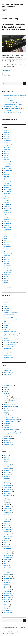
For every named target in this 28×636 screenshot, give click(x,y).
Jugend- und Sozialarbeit (10, 319)
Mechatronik (7, 323)
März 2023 (6, 202)
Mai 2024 (6, 176)
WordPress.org (7, 374)
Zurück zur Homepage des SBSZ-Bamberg (13, 627)
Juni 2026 (6, 132)
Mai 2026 (6, 134)
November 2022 (8, 210)
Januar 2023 (7, 206)
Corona (5, 302)
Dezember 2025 (8, 144)
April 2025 (6, 157)
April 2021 (6, 242)
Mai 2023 (6, 199)
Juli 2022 (6, 216)
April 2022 (6, 219)
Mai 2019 (6, 280)
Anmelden (6, 368)
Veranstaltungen (6, 75)
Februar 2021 (7, 246)
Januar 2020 (7, 267)
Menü (4, 10)
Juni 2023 (6, 197)
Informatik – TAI (8, 318)
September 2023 (8, 191)
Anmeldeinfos (6, 70)
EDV (5, 304)
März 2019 (6, 284)
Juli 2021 (6, 236)
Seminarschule (8, 348)
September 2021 (8, 233)
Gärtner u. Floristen (9, 314)
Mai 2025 (6, 155)
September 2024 (8, 170)
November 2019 (8, 270)
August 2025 (7, 149)
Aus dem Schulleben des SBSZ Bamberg (12, 6)
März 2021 (6, 244)
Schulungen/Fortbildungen (11, 346)
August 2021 (7, 234)
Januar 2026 (7, 142)
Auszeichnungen (8, 299)
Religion (6, 338)
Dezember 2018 (8, 287)
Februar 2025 (7, 161)
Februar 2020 (7, 265)
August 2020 (7, 255)
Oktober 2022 (7, 212)
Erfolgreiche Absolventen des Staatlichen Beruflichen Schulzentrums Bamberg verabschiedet (15, 97)
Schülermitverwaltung (10, 344)
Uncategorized (7, 355)
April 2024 (6, 178)
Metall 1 (6, 325)
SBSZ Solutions (8, 340)
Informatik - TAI (20, 73)
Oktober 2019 (7, 272)
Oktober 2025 (7, 147)
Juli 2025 (6, 151)
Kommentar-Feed (8, 372)
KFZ (5, 321)
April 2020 (6, 261)
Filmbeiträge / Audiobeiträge (11, 312)
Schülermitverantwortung (11, 342)
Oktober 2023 (7, 189)
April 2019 (6, 282)
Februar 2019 (7, 286)
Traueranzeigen (8, 352)
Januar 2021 (7, 248)
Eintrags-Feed (7, 370)
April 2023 (6, 200)
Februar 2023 (7, 204)
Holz (5, 316)
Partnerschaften (8, 329)
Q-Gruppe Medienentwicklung (12, 333)
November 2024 (8, 166)
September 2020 (8, 253)
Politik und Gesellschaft (10, 331)
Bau (5, 301)
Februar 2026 (7, 140)
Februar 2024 (7, 181)
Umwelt (6, 353)
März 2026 (6, 138)
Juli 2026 (6, 130)
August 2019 (7, 274)
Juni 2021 (6, 238)
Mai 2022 (6, 217)
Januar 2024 (7, 183)
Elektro (5, 306)
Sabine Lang (7, 73)
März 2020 (6, 263)
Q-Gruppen (7, 336)
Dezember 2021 (8, 227)
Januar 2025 (7, 163)
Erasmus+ (6, 308)
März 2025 (6, 159)
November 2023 (8, 187)
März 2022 (6, 221)
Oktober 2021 (7, 231)
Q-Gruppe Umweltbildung (11, 335)
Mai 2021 (6, 240)
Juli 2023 (6, 195)
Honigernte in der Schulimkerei (12, 112)
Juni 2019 (6, 278)
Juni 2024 (6, 174)
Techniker (6, 350)
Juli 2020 (6, 257)
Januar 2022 (7, 225)
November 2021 (8, 229)
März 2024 (6, 180)
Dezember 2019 (8, 269)
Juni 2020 (6, 259)
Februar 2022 (7, 223)
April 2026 (6, 136)
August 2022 (7, 214)
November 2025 (8, 146)
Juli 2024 (6, 172)
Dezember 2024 (8, 164)
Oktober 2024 (7, 168)
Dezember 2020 (8, 250)
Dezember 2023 (8, 185)
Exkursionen (7, 310)
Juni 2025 (6, 153)
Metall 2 (6, 327)
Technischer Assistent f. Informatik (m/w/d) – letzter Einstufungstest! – (14, 28)
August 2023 (7, 193)
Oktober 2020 (7, 252)
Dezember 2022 (8, 208)
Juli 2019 (6, 276)
